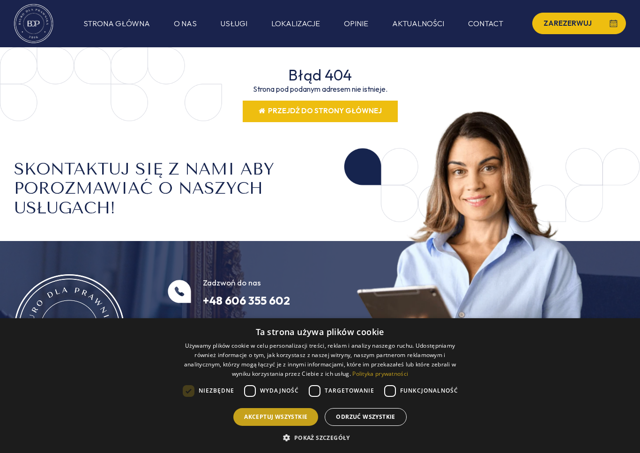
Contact (485, 23)
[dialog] (320, 385)
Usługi (234, 23)
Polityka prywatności (380, 374)
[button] (320, 437)
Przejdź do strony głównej (323, 110)
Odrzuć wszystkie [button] (365, 417)
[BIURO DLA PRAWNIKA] (33, 24)
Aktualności (418, 23)
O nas (185, 23)
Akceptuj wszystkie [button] (275, 417)
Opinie (356, 23)
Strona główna (116, 23)
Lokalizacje (295, 23)
